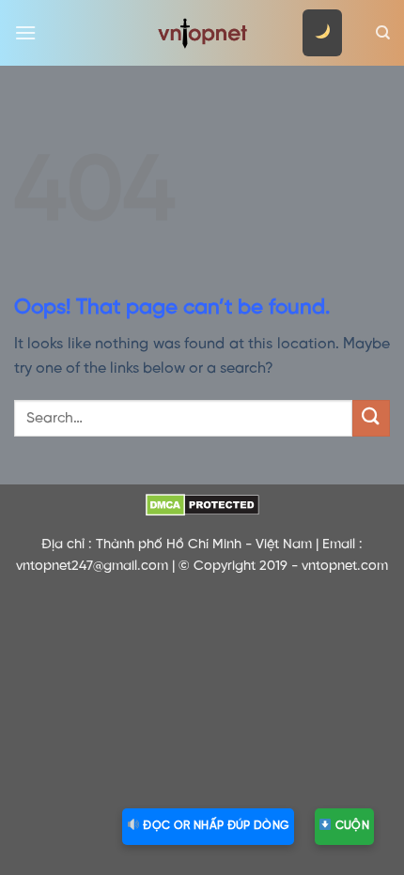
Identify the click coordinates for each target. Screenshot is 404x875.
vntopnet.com (345, 566)
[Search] (383, 33)
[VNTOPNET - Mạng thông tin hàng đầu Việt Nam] (202, 33)
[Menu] (25, 32)
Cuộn (350, 826)
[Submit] (371, 418)
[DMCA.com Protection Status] (202, 505)
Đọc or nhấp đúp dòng (214, 826)
